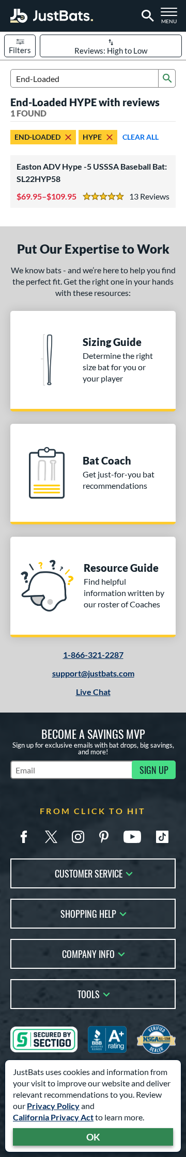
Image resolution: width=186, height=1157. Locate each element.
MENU (171, 18)
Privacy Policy (53, 1106)
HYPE (92, 137)
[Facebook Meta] (24, 837)
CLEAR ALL (140, 137)
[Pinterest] (104, 837)
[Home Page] (51, 15)
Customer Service (88, 873)
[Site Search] (146, 16)
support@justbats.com (93, 673)
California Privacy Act (53, 1117)
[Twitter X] (51, 837)
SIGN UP (154, 769)
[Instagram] (78, 837)
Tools (89, 993)
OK (93, 1137)
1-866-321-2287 (93, 654)
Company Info (88, 953)
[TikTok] (162, 837)
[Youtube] (132, 837)
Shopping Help (88, 913)
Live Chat (93, 692)
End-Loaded (37, 137)
